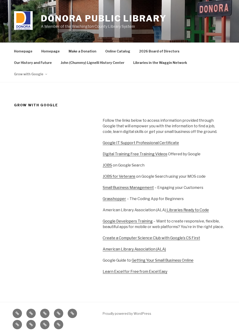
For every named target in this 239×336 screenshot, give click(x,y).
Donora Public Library (103, 18)
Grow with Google (28, 74)
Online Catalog (117, 51)
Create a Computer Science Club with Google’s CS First (151, 238)
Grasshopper (114, 199)
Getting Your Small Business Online (162, 260)
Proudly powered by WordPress (126, 313)
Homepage (23, 51)
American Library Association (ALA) (134, 249)
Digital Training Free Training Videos (135, 154)
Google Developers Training (128, 221)
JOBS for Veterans (119, 176)
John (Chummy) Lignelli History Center (92, 63)
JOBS (107, 165)
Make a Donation (82, 51)
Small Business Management (128, 187)
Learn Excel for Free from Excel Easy (135, 271)
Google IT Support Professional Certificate (141, 143)
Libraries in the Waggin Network (160, 63)
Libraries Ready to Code (187, 210)
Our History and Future (33, 63)
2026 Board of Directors (159, 51)
